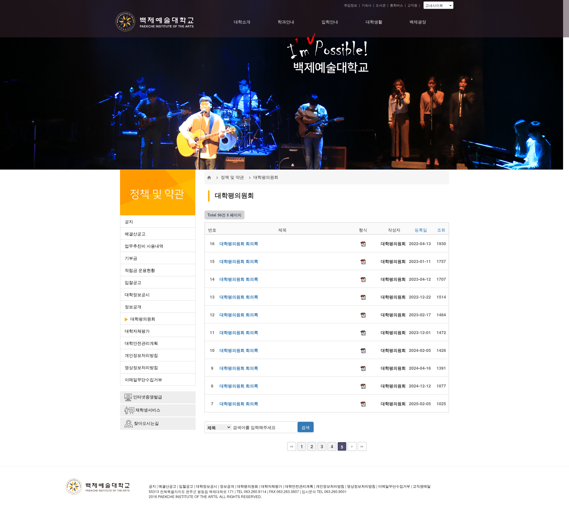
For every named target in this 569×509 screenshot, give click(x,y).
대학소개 (242, 22)
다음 (352, 446)
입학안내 (330, 22)
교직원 (412, 5)
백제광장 (418, 22)
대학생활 (374, 22)
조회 (441, 230)
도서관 (381, 5)
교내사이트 (437, 5)
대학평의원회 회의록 (239, 243)
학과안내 (286, 22)
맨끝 (362, 446)
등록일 (421, 230)
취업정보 (350, 5)
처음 (291, 446)
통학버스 (396, 5)
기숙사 (366, 5)
